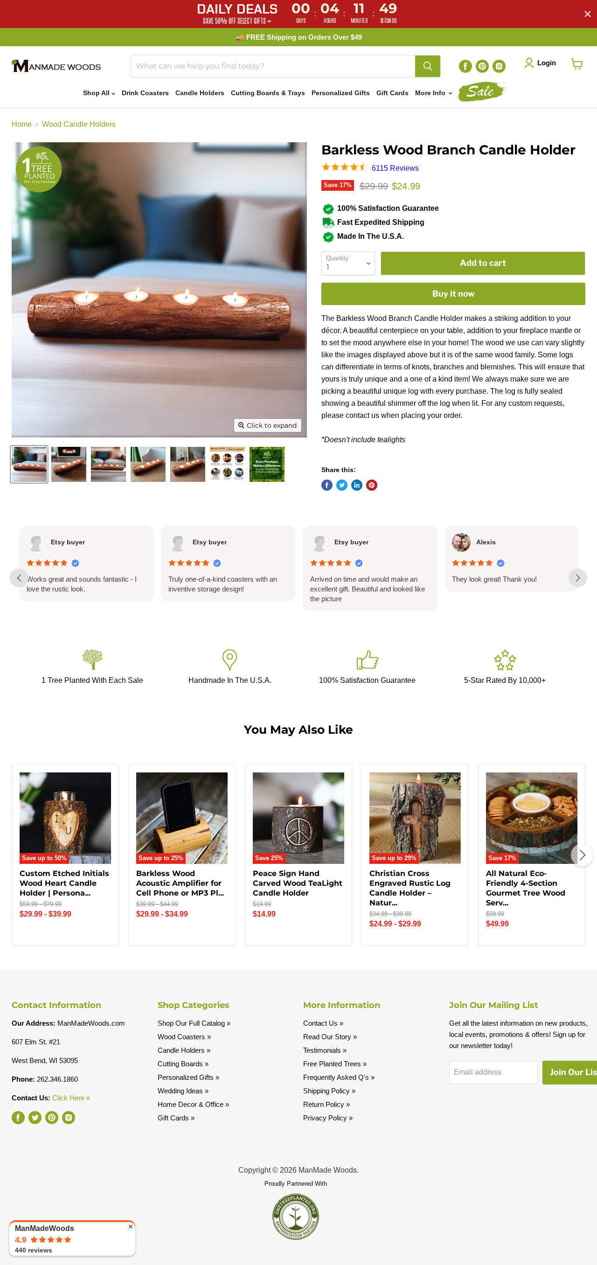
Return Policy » (326, 1104)
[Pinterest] (482, 66)
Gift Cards (392, 93)
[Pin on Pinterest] (371, 485)
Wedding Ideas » (183, 1091)
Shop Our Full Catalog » (194, 1023)
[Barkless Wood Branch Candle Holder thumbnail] (29, 464)
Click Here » (71, 1098)
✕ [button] (130, 1226)
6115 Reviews (395, 168)
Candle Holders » (184, 1050)
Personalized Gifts (341, 93)
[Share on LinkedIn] (356, 485)
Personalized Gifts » (188, 1077)
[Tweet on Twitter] (341, 485)
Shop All (97, 93)
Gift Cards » (176, 1118)
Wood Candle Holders (79, 124)
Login (546, 63)
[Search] (427, 66)
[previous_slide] (19, 578)
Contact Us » (323, 1023)
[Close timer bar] (587, 14)
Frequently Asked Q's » (339, 1077)
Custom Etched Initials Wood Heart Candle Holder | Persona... (64, 883)
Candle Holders (199, 93)
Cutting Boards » (183, 1064)
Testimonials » (325, 1050)
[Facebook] (465, 66)
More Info (431, 93)
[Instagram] (499, 66)
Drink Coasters (145, 93)
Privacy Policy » (328, 1118)
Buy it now (453, 294)
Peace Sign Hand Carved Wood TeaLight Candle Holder (297, 883)
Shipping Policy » (329, 1091)
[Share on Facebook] (327, 485)
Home (22, 124)
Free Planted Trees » (335, 1064)
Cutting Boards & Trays (268, 93)
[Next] (582, 855)
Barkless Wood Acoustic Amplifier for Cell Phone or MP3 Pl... (180, 883)
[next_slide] (578, 578)
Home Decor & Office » (193, 1104)
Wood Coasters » (184, 1037)
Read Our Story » (330, 1037)
